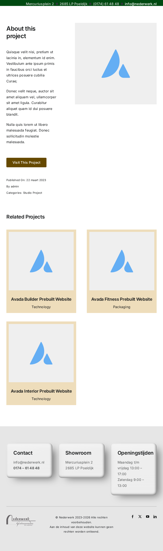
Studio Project (32, 192)
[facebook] (132, 516)
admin (15, 186)
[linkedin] (155, 516)
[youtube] (147, 516)
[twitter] (140, 516)
